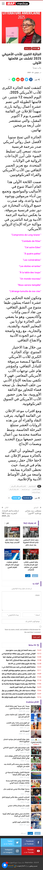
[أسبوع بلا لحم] (36, 734)
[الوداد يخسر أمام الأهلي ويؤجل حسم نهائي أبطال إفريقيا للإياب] (36, 759)
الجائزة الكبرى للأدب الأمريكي (18, 486)
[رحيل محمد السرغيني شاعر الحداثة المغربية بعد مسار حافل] (31, 532)
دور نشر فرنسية (26, 489)
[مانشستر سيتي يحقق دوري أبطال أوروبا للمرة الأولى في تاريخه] (36, 817)
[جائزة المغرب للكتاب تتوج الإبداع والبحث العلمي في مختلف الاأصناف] (31, 554)
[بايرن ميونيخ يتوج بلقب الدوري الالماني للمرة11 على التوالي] (36, 750)
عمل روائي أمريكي (14, 489)
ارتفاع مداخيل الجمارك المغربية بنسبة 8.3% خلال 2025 (10, 513)
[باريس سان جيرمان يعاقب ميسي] (36, 808)
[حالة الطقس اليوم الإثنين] (36, 825)
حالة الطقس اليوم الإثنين (20, 822)
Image (35, 48)
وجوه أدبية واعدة (36, 492)
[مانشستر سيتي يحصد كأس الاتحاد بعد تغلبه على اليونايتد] (36, 767)
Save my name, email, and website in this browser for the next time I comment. (23, 630)
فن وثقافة (28, 48)
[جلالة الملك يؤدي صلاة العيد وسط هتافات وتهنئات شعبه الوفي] (36, 784)
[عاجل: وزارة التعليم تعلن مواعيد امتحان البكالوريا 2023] (36, 742)
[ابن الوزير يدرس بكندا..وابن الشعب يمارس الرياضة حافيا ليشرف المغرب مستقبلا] (36, 726)
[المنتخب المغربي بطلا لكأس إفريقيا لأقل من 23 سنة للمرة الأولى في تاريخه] (36, 800)
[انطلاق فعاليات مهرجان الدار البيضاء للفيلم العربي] (12, 554)
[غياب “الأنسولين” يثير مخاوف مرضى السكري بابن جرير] (36, 717)
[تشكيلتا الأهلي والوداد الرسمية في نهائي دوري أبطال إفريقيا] (36, 775)
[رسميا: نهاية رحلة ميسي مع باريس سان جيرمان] (36, 792)
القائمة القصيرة (36, 489)
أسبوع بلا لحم (24, 731)
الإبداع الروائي (32, 486)
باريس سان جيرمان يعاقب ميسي (18, 806)
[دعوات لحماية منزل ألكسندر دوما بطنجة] (12, 532)
